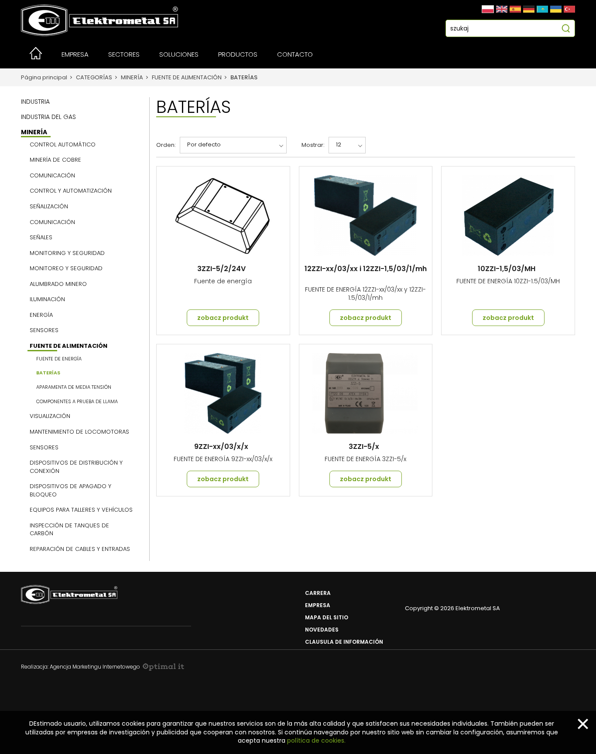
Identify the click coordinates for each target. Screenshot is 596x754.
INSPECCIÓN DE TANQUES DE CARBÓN (69, 530)
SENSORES (44, 448)
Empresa (317, 605)
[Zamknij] (582, 723)
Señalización (49, 207)
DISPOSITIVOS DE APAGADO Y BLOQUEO (70, 490)
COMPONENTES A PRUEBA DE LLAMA (77, 401)
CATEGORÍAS (94, 77)
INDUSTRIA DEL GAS (48, 116)
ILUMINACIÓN (47, 299)
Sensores (44, 330)
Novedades (322, 629)
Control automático (63, 145)
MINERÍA (132, 77)
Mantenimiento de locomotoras (79, 432)
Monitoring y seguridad (67, 253)
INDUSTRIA (35, 101)
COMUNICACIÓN (52, 222)
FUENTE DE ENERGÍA (59, 359)
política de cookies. (316, 740)
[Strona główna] (36, 57)
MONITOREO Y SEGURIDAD (66, 268)
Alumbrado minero (58, 284)
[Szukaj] (565, 29)
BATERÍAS (243, 77)
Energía (41, 315)
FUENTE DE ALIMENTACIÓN (187, 77)
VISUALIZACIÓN (50, 416)
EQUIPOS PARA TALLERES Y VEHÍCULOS (81, 510)
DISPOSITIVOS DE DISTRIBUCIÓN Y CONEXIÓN (76, 467)
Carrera (318, 593)
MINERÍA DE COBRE (55, 160)
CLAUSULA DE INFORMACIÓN (344, 641)
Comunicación (52, 176)
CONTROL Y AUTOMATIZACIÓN (71, 191)
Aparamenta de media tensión (73, 387)
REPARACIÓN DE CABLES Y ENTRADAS (80, 549)
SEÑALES (41, 237)
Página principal (44, 77)
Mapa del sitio (326, 617)
